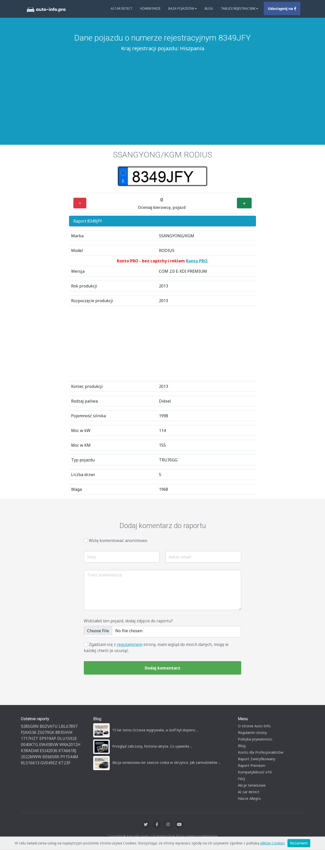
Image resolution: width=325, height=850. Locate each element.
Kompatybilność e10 (255, 772)
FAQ (241, 778)
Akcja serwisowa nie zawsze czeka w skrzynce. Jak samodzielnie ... (166, 762)
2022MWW (31, 756)
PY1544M (69, 756)
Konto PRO (196, 261)
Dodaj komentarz (162, 668)
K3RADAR (30, 750)
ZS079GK (45, 732)
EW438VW (48, 744)
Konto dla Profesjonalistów (260, 752)
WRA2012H (69, 744)
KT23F (64, 763)
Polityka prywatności (255, 739)
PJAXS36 (28, 732)
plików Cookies (272, 843)
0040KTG (29, 744)
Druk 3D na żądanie (182, 836)
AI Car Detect (122, 8)
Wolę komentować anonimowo (118, 540)
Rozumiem (299, 843)
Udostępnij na (281, 8)
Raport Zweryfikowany (256, 758)
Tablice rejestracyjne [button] (238, 8)
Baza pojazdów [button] (181, 8)
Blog (209, 8)
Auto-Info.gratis (138, 836)
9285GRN (30, 726)
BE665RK (50, 756)
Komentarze (150, 8)
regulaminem (129, 644)
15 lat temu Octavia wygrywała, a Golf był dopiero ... (155, 730)
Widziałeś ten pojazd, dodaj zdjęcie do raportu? (128, 621)
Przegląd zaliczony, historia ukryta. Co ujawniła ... (152, 746)
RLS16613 (30, 763)
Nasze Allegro (249, 798)
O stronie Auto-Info (254, 726)
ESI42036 (48, 750)
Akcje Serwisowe (252, 785)
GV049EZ (48, 763)
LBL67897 (68, 726)
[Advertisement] (162, 91)
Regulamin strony (252, 732)
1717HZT (29, 738)
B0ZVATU (49, 726)
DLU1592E (67, 738)
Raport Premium (251, 765)
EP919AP (47, 738)
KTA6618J (67, 750)
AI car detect (248, 791)
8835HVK (64, 732)
